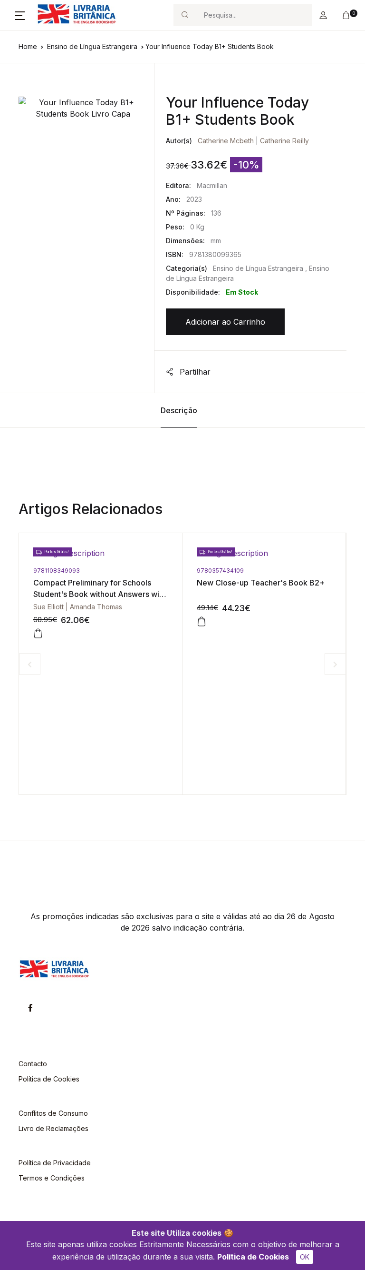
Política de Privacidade (55, 1163)
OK (304, 1257)
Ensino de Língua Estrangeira (92, 46)
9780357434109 (126, 570)
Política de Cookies (253, 1256)
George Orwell (289, 607)
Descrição (179, 410)
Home (28, 46)
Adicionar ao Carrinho (225, 322)
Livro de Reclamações (53, 1128)
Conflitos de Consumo (53, 1113)
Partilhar (194, 372)
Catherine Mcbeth (226, 141)
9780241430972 (289, 570)
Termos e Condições (52, 1178)
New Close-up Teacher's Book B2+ (167, 582)
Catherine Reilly (284, 141)
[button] (20, 15)
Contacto (33, 1064)
